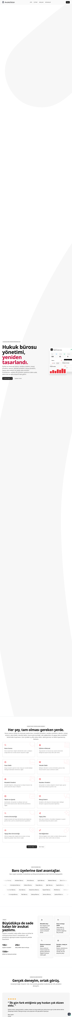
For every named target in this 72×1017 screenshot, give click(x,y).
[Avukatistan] (8, 2)
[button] (6, 880)
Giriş (68, 2)
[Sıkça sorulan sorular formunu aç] (69, 1014)
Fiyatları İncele (18, 378)
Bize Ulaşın (41, 846)
